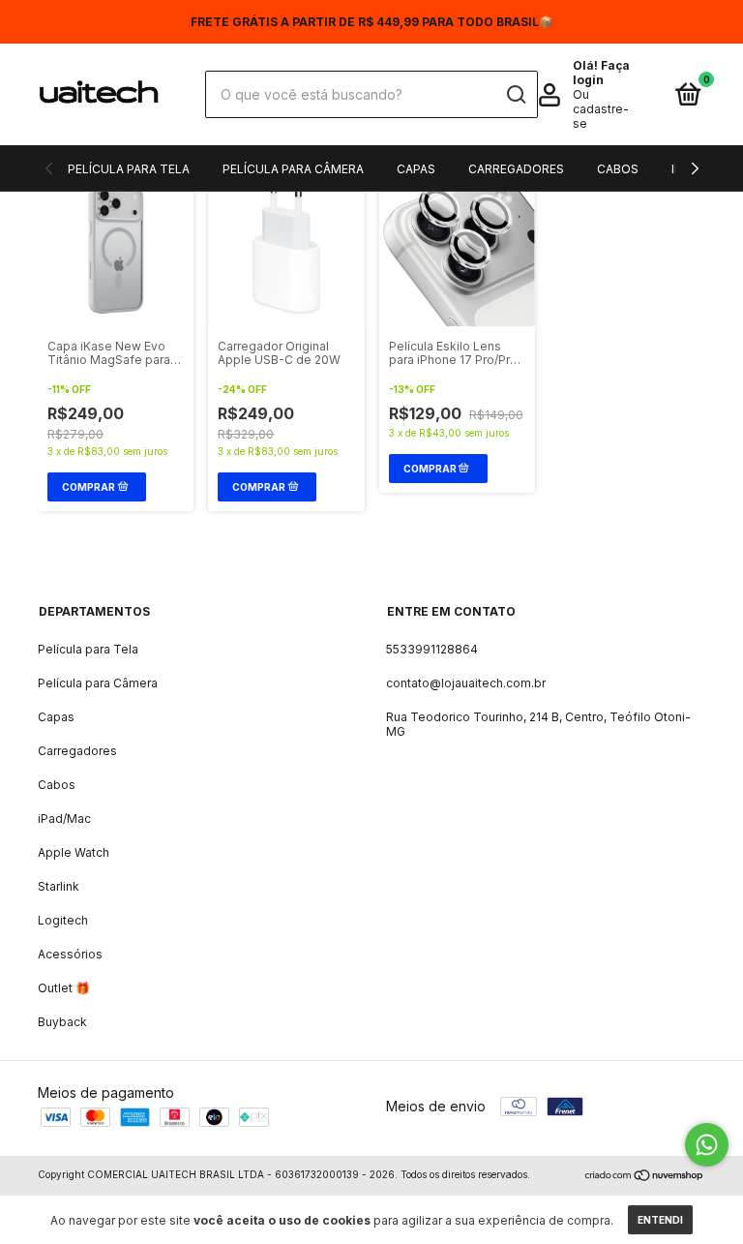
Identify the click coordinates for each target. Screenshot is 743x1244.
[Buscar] (515, 94)
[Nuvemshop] (644, 1176)
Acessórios (70, 954)
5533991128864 (432, 649)
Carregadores (516, 169)
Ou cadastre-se (601, 109)
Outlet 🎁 (64, 988)
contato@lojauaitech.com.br (466, 683)
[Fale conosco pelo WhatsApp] (706, 1145)
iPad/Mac (64, 818)
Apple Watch (73, 852)
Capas (416, 169)
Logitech (63, 920)
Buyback (62, 1022)
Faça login (601, 72)
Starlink (58, 886)
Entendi (660, 1220)
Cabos (618, 169)
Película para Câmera (293, 169)
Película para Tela (129, 169)
